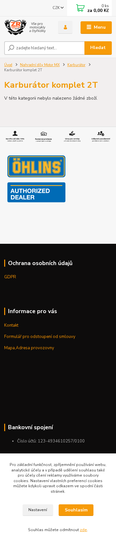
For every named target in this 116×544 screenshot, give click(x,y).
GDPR (10, 277)
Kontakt (11, 325)
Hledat (98, 48)
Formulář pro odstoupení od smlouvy (39, 337)
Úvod (8, 65)
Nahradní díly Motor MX (40, 65)
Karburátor (76, 65)
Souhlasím (76, 510)
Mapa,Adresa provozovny (29, 348)
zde (83, 529)
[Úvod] (26, 27)
